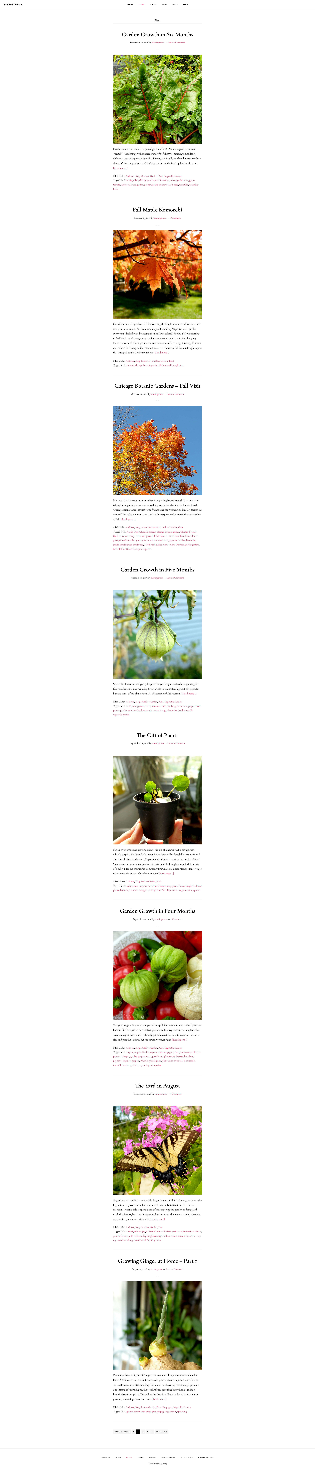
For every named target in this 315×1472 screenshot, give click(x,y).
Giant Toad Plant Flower (185, 536)
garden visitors (135, 1236)
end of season (161, 180)
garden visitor (119, 1236)
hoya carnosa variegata (137, 890)
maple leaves (126, 544)
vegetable (132, 1065)
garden (172, 180)
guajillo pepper (168, 1056)
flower (170, 536)
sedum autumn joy (180, 1236)
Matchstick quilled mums (156, 544)
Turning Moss (13, 4)
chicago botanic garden (146, 365)
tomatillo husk (120, 1065)
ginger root (139, 1411)
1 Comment (175, 217)
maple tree (138, 544)
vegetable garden (121, 714)
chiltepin (166, 706)
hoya (122, 890)
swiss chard (177, 710)
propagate (151, 1411)
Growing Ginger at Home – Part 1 (157, 1260)
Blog (137, 176)
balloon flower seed (155, 1231)
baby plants (132, 886)
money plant (155, 890)
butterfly (187, 1231)
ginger (130, 1411)
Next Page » (161, 1432)
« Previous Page (122, 1432)
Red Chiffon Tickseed (123, 549)
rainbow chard (166, 184)
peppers (135, 1060)
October (180, 544)
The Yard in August (157, 1085)
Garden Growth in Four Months (157, 910)
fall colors (160, 536)
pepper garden (151, 184)
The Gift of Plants (157, 735)
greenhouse (147, 540)
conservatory (128, 536)
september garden (162, 710)
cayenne (154, 1052)
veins (158, 1065)
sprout (173, 1411)
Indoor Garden (148, 881)
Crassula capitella (187, 886)
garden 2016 (182, 180)
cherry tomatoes (152, 706)
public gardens (192, 544)
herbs (124, 184)
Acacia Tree (132, 531)
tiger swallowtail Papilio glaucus (145, 1240)
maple (176, 365)
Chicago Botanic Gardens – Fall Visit (157, 385)
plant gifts (187, 890)
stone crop (195, 1236)
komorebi (167, 365)
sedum (167, 1236)
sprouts (196, 890)
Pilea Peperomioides (171, 890)
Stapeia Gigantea (143, 549)
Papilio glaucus (150, 1236)
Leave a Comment (176, 42)
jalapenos (126, 1060)
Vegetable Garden (173, 176)
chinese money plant (167, 886)
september (148, 710)
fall (160, 365)
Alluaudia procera (147, 531)
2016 (129, 706)
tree (182, 365)
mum (172, 544)
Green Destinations (150, 527)
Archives (130, 176)
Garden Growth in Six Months (157, 34)
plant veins (167, 1060)
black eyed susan (174, 1231)
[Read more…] (120, 168)
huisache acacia (161, 540)
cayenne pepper (166, 1052)
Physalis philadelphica (150, 1060)
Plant (160, 176)
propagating (163, 1411)
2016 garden (132, 180)
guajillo (155, 1056)
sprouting (182, 1411)
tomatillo (183, 184)
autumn (130, 365)
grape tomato (194, 706)
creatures (197, 1231)
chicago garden (146, 180)
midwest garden (135, 184)
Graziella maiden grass (130, 540)
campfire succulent (148, 886)
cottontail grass (143, 536)
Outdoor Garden (149, 176)
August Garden (141, 1052)
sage (176, 184)
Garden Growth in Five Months (157, 569)
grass (115, 540)
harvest (179, 1056)
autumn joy (139, 1231)
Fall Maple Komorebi (157, 209)
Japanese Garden (177, 540)
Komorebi (145, 360)
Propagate (168, 1407)
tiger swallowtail (121, 1240)
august (130, 1052)
